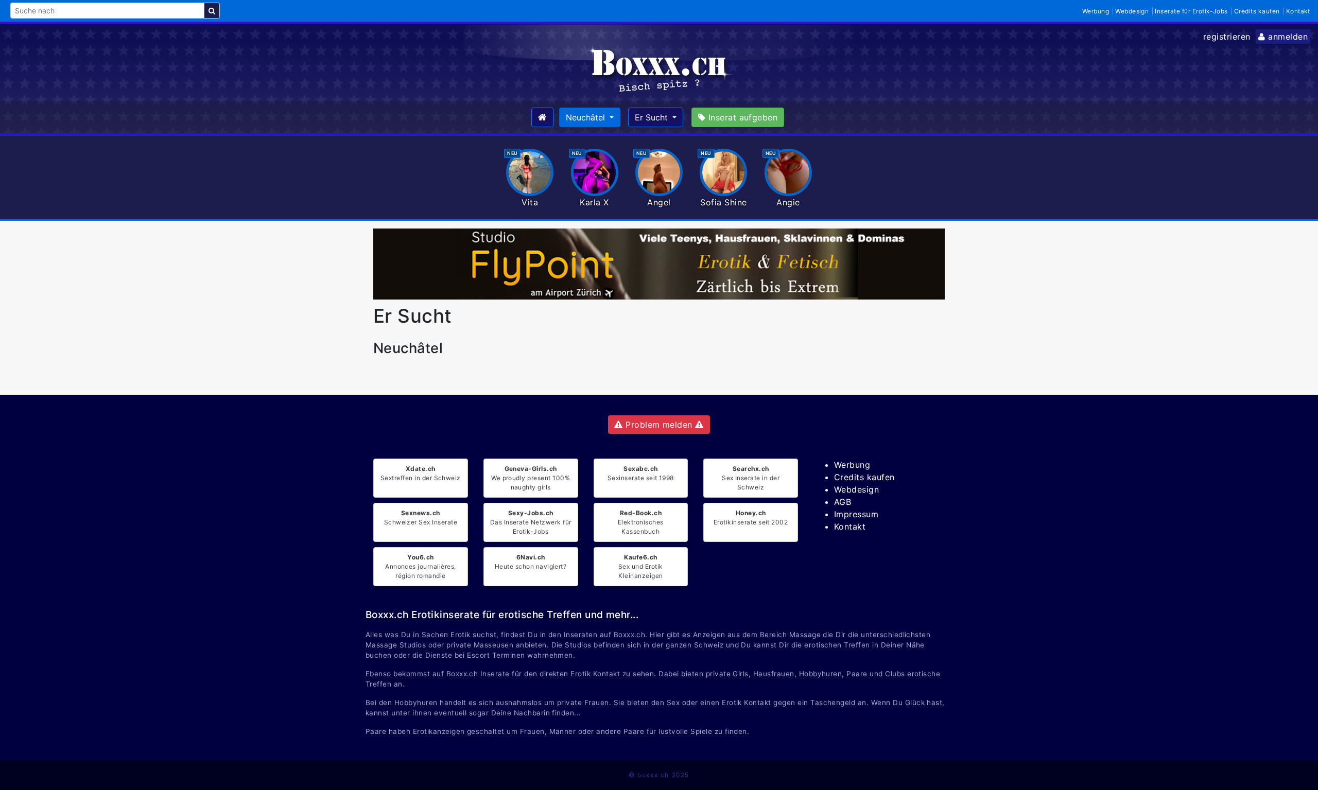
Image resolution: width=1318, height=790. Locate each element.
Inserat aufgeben (741, 117)
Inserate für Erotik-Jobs (1191, 11)
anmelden (1286, 36)
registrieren (1227, 36)
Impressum (856, 514)
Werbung (1095, 11)
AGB (842, 502)
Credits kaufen (1256, 11)
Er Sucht (652, 117)
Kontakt (1298, 11)
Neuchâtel (587, 117)
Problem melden (659, 424)
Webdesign (1132, 11)
